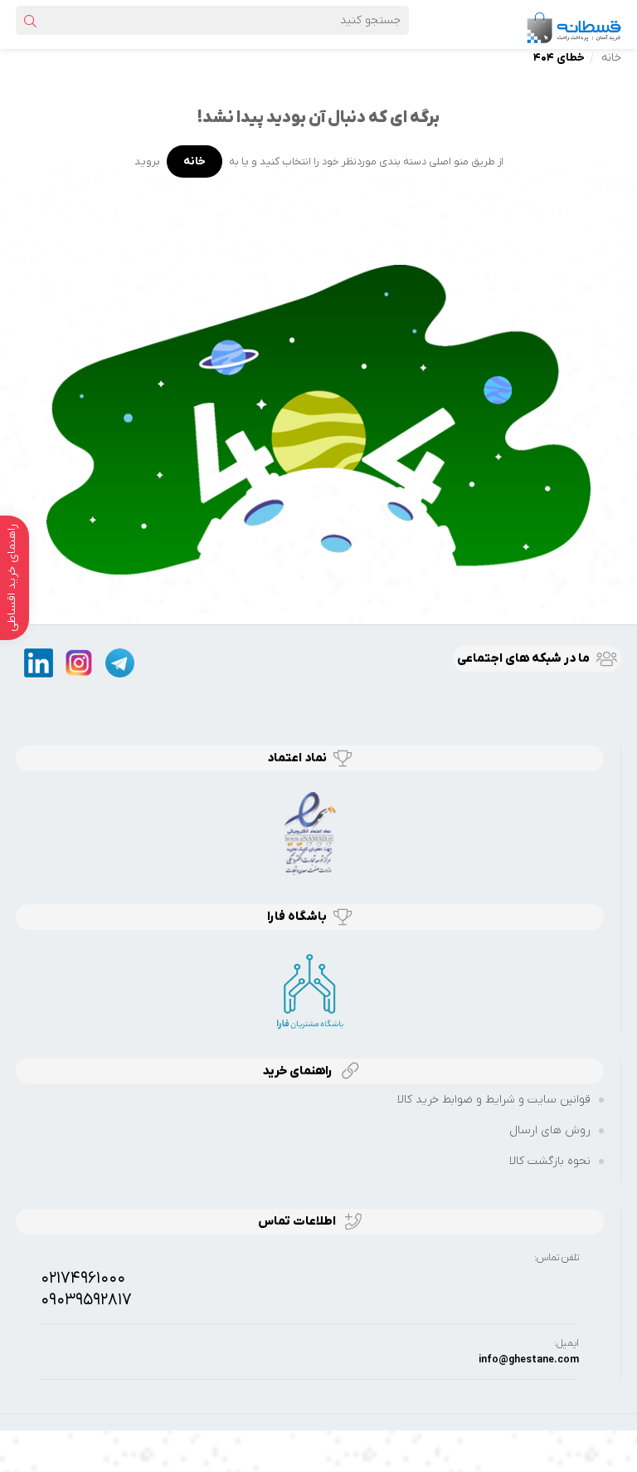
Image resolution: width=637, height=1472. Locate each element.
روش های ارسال (550, 1130)
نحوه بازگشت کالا (550, 1161)
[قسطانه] (573, 24)
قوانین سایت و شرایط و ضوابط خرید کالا (494, 1100)
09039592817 (86, 1300)
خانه (611, 58)
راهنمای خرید (298, 1071)
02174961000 (83, 1278)
